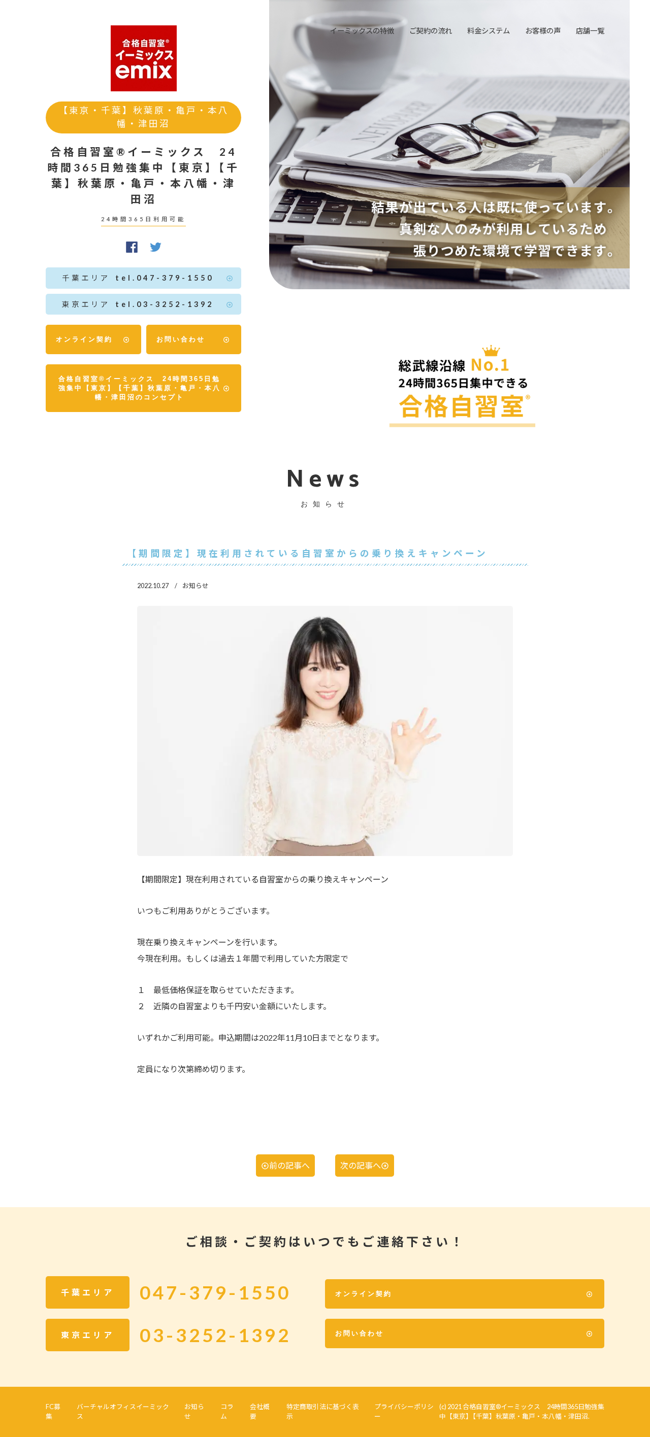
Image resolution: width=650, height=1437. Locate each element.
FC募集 (53, 1411)
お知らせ (194, 1411)
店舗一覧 (590, 30)
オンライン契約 (84, 339)
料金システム (488, 30)
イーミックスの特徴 (362, 30)
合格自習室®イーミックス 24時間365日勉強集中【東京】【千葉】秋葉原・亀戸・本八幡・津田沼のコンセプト (139, 388)
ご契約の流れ (430, 30)
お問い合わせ (180, 339)
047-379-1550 (215, 1292)
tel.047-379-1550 (138, 277)
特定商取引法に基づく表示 (322, 1411)
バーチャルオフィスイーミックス (123, 1411)
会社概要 (260, 1411)
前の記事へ (289, 1165)
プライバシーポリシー (404, 1411)
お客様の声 (543, 30)
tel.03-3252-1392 (138, 304)
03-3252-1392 (215, 1335)
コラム (227, 1411)
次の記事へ (360, 1165)
